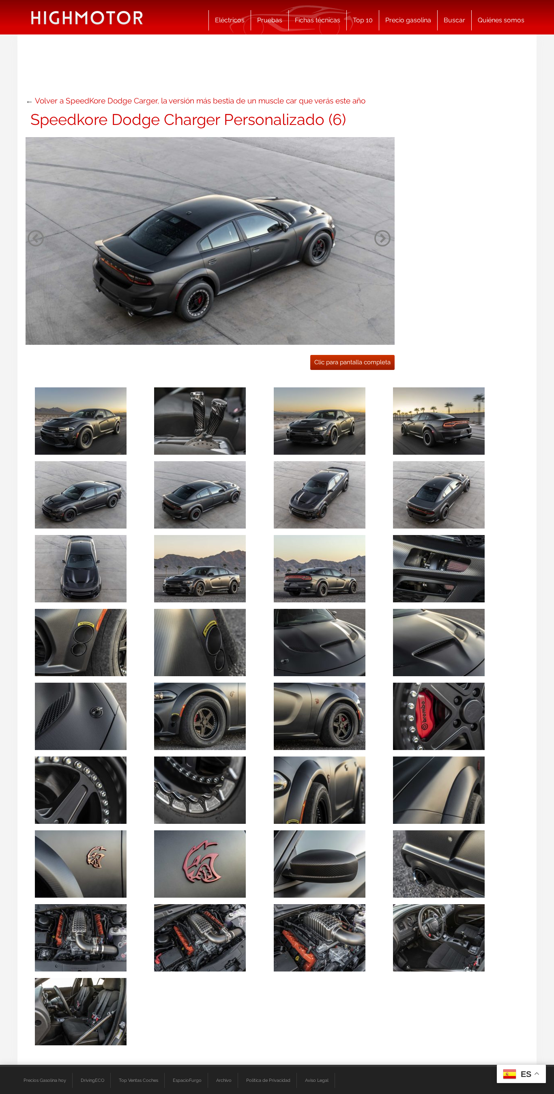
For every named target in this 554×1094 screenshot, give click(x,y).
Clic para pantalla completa (352, 362)
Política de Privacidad (268, 1080)
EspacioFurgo (187, 1080)
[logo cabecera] (87, 17)
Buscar (454, 20)
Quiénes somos (501, 20)
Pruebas (269, 20)
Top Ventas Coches (138, 1080)
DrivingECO (92, 1080)
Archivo (224, 1080)
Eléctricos (230, 20)
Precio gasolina (408, 20)
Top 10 (363, 20)
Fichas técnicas (317, 20)
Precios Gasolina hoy (45, 1080)
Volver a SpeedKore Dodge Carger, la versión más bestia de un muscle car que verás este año (200, 100)
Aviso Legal (317, 1080)
